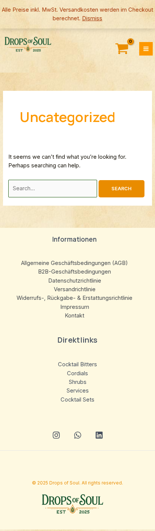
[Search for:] (53, 188)
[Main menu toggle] (146, 49)
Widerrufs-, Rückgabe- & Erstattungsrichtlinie (74, 298)
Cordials (77, 373)
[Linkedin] (99, 435)
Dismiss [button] (92, 18)
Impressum (74, 307)
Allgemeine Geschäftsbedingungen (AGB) (74, 263)
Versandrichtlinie (75, 289)
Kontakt (74, 315)
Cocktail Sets (77, 399)
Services (78, 390)
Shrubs (78, 382)
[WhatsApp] (78, 435)
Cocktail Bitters (77, 364)
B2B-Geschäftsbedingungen (74, 271)
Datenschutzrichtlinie (74, 280)
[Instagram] (56, 435)
